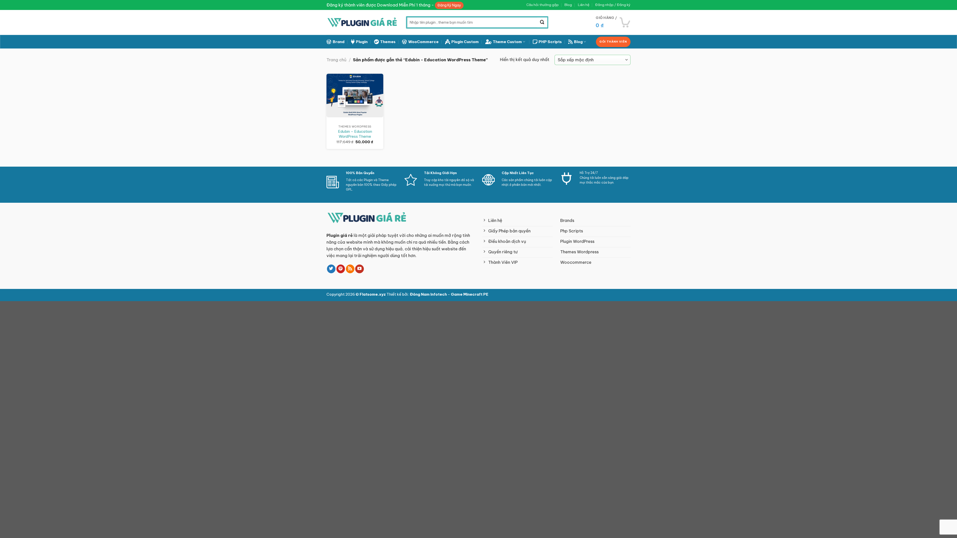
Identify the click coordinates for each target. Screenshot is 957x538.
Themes (388, 41)
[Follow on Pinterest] (340, 269)
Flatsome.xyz (373, 294)
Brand (338, 41)
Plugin (362, 41)
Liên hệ (583, 5)
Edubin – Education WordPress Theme (355, 134)
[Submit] (542, 22)
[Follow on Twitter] (331, 269)
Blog (568, 5)
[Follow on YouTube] (359, 269)
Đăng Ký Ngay (449, 5)
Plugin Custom (465, 41)
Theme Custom (507, 41)
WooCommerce (423, 41)
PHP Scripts (550, 41)
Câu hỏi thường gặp (542, 5)
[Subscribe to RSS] (350, 269)
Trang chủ (336, 59)
